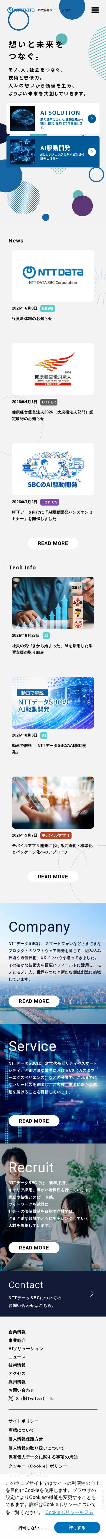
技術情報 (17, 1365)
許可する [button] (77, 1527)
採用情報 (17, 1382)
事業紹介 (17, 1340)
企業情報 (17, 1331)
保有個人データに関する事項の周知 (43, 1457)
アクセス (17, 1373)
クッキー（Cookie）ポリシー (38, 1466)
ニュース (17, 1356)
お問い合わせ (21, 1390)
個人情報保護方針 (26, 1439)
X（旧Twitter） (31, 1398)
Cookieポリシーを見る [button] (69, 1512)
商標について (21, 1430)
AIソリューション (26, 1348)
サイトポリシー (24, 1421)
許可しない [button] (29, 1527)
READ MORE (53, 543)
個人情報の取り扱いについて (37, 1448)
